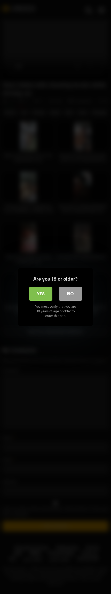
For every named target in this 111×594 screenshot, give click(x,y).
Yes (41, 293)
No (70, 293)
